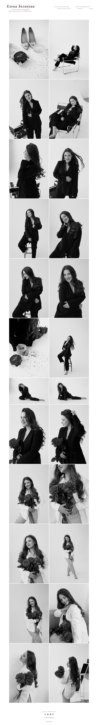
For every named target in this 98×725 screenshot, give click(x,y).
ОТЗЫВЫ (91, 8)
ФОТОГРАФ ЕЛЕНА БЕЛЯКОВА (61, 6)
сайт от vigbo (49, 721)
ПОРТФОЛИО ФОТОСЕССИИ (64, 8)
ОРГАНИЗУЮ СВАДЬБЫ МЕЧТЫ (82, 6)
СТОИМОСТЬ (80, 8)
